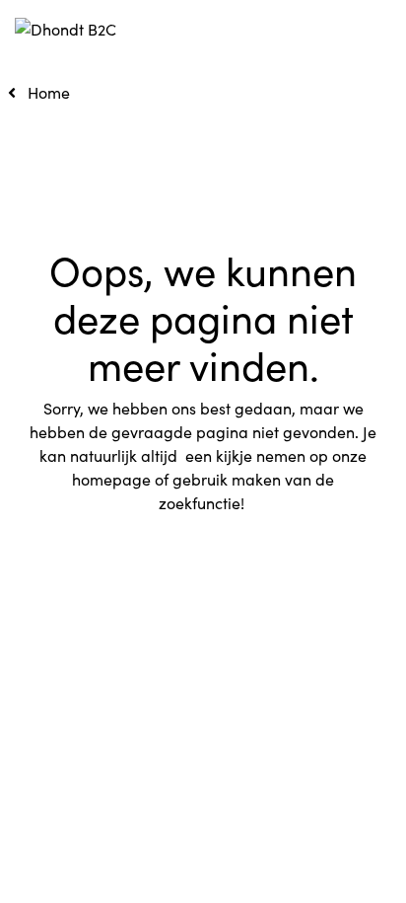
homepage (111, 479)
